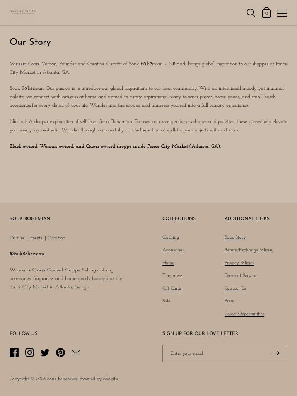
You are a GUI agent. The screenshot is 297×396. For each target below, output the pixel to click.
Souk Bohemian (62, 379)
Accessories (173, 250)
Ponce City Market (167, 146)
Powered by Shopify (99, 379)
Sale (166, 301)
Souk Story (235, 237)
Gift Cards (171, 288)
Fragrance (172, 275)
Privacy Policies (239, 263)
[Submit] (275, 353)
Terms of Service (240, 275)
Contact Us (235, 288)
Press (229, 301)
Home (168, 263)
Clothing (170, 237)
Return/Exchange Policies (249, 250)
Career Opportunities (244, 314)
